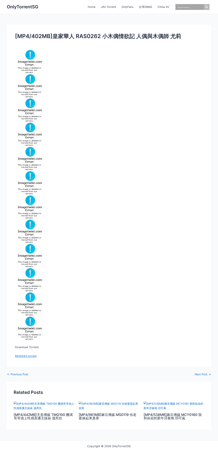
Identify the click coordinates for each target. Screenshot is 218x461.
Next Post (203, 374)
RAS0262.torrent (26, 356)
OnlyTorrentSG (22, 6)
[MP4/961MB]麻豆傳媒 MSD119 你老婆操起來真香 (107, 416)
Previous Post (17, 374)
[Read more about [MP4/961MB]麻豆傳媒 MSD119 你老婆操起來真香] (109, 405)
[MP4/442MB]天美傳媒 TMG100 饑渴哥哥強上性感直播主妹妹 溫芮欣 (43, 416)
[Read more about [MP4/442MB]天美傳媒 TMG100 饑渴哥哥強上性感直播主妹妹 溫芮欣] (44, 405)
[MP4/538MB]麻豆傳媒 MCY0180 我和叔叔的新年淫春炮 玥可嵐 (173, 416)
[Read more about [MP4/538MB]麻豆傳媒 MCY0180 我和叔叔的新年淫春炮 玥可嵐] (174, 405)
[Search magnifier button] (206, 7)
